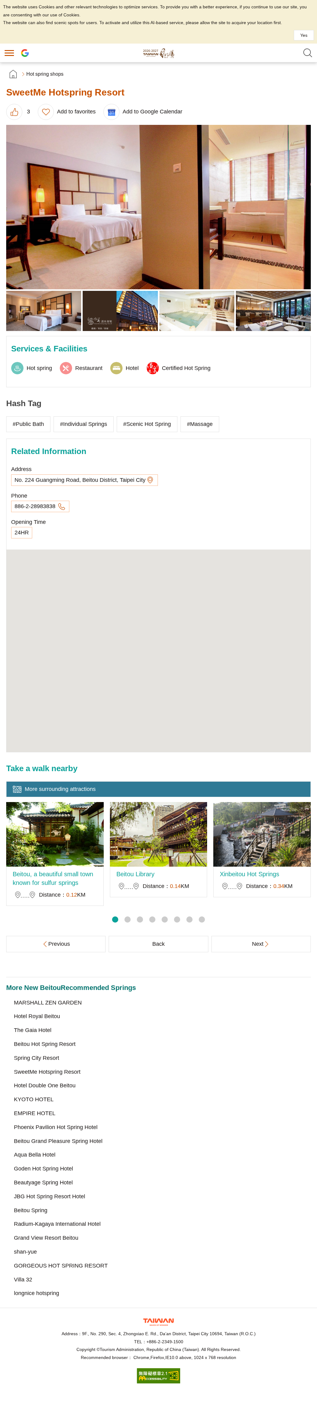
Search (308, 53)
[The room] (43, 311)
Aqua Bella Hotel (34, 1155)
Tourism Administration (158, 1322)
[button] (115, 919)
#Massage (200, 424)
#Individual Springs (83, 424)
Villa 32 (23, 1279)
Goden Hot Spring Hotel (43, 1169)
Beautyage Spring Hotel (43, 1182)
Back (158, 944)
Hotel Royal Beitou (37, 1016)
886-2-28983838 (36, 506)
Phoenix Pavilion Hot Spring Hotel (56, 1127)
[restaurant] (273, 311)
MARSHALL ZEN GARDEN (48, 1003)
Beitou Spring (30, 1210)
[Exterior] (120, 311)
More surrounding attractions (60, 789)
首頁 (13, 74)
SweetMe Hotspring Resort (47, 1072)
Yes (303, 35)
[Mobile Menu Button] (9, 53)
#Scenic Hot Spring (147, 424)
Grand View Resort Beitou (46, 1238)
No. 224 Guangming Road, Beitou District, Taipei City (80, 480)
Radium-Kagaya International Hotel (57, 1224)
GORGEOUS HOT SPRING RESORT (61, 1266)
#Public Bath (28, 424)
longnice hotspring (36, 1293)
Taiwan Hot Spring (158, 53)
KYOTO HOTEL (34, 1099)
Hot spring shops (44, 74)
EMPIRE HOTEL (34, 1113)
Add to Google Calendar (152, 111)
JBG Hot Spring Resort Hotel (49, 1196)
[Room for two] (158, 207)
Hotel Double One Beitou (45, 1085)
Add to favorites (76, 111)
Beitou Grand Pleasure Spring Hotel (58, 1141)
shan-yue (25, 1252)
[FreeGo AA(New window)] (158, 1381)
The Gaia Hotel (32, 1030)
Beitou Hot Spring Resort (45, 1044)
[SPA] (196, 311)
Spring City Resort (36, 1058)
